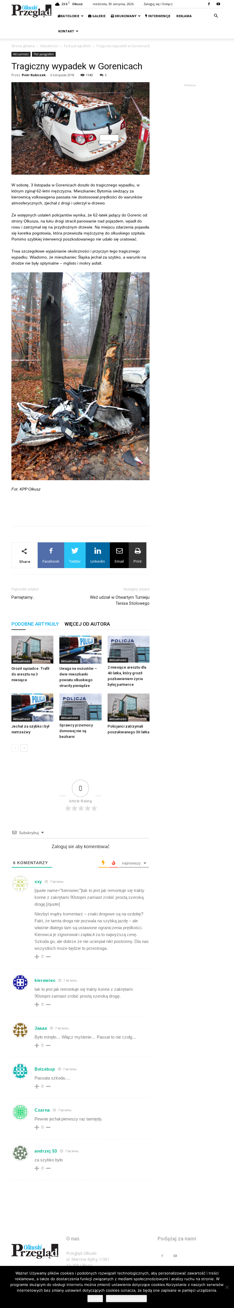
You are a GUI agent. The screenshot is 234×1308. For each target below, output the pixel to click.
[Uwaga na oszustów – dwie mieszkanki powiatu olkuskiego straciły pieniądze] (80, 650)
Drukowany (125, 16)
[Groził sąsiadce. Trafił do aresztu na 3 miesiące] (32, 650)
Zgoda (95, 1298)
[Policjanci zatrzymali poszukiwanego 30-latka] (129, 708)
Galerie (98, 16)
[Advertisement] (80, 506)
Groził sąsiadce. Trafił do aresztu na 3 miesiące (30, 674)
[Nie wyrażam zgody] (227, 1287)
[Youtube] (218, 4)
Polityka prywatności (126, 1298)
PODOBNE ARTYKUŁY (35, 624)
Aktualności (49, 46)
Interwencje (158, 16)
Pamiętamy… (23, 597)
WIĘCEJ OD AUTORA (87, 624)
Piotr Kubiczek (34, 75)
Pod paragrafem (77, 46)
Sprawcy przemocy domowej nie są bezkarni (76, 731)
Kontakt (65, 31)
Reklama (183, 16)
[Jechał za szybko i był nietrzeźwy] (32, 708)
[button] (216, 16)
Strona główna (23, 46)
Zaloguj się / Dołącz (158, 4)
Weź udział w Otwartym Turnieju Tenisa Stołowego (120, 600)
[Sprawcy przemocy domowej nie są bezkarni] (80, 707)
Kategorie (70, 16)
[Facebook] (209, 4)
